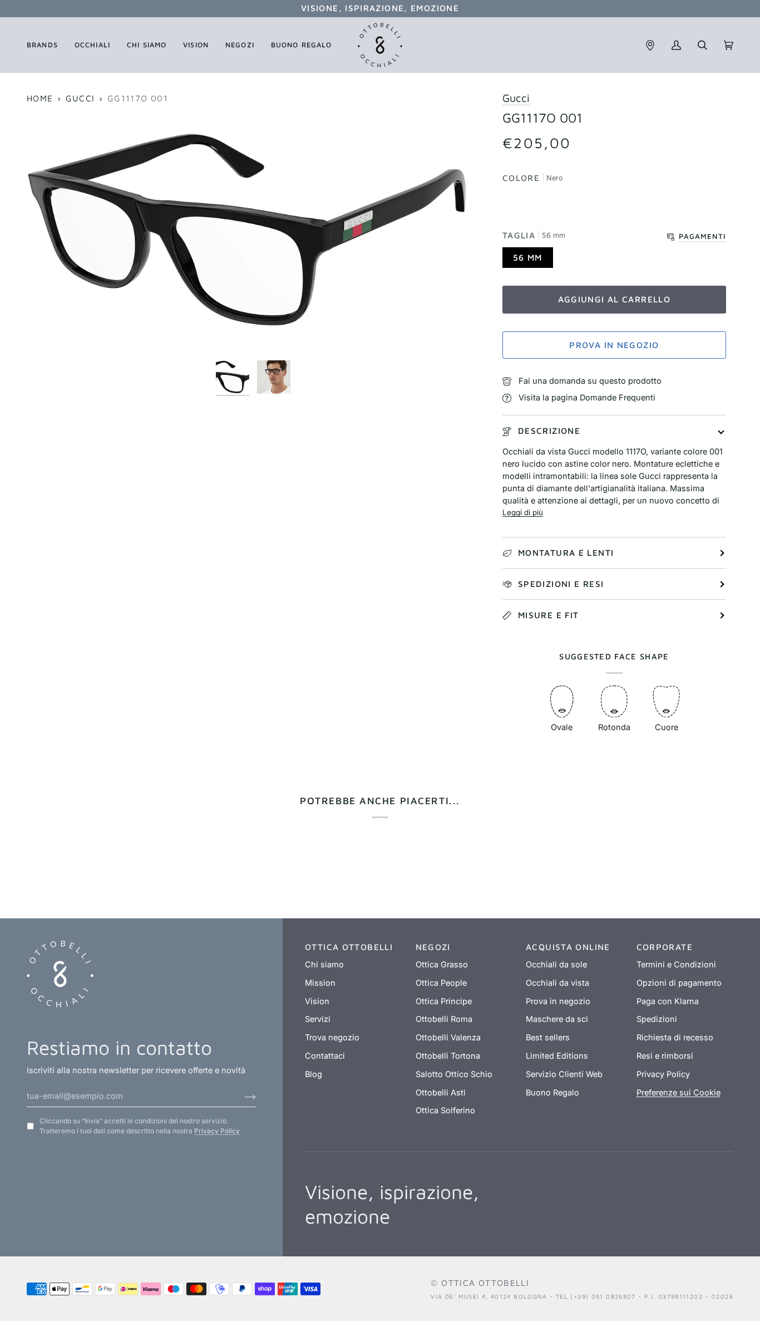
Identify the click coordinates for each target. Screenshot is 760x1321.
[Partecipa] (241, 1096)
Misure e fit (548, 615)
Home (40, 98)
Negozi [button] (433, 947)
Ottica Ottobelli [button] (349, 947)
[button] (46, 45)
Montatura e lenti (566, 552)
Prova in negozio (614, 345)
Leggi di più (522, 512)
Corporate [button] (664, 947)
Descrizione (549, 430)
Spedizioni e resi (561, 584)
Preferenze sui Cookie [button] (678, 1093)
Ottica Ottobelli (485, 1283)
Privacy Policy (217, 1131)
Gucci (80, 98)
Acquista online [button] (568, 947)
